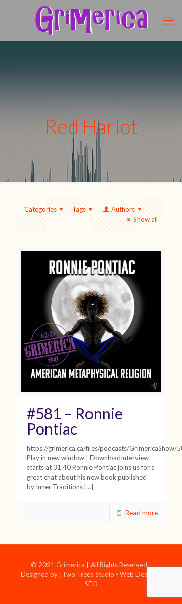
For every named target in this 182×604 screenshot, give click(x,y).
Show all (145, 219)
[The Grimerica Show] (91, 20)
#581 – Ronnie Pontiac (75, 421)
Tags (79, 209)
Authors (123, 209)
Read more (141, 513)
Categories (40, 209)
